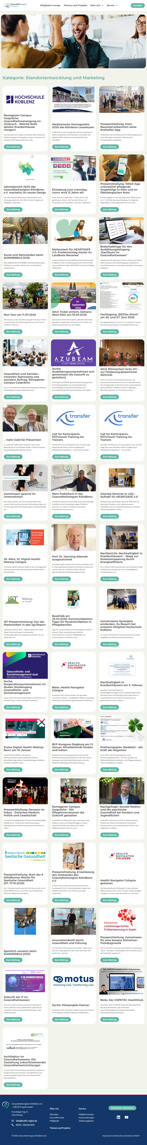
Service (111, 5)
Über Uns (95, 5)
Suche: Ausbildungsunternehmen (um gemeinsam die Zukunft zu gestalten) (73, 373)
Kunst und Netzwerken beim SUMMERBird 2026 (23, 256)
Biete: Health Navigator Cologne (68, 689)
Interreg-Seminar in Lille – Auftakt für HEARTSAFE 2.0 (119, 495)
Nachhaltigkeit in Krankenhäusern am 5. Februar (121, 684)
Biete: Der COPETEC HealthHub (121, 1000)
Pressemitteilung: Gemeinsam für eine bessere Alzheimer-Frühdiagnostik (121, 940)
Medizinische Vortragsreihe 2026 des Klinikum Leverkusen (73, 126)
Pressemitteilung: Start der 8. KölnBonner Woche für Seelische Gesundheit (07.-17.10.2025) (24, 879)
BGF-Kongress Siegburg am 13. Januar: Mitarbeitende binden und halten (73, 747)
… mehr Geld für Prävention (22, 439)
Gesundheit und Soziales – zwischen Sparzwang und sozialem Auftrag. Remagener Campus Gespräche (24, 378)
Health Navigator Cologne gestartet (118, 882)
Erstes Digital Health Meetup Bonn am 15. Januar (23, 749)
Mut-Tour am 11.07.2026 (20, 314)
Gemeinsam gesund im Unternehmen (20, 495)
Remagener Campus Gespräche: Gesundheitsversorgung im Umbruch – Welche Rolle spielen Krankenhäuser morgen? (22, 122)
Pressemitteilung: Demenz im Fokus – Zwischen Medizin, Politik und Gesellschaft (24, 812)
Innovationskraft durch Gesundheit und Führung (69, 942)
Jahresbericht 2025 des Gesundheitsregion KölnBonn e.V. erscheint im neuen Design (25, 189)
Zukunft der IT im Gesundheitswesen (17, 998)
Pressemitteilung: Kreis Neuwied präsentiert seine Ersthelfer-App (118, 126)
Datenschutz (118, 1135)
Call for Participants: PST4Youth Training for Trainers (68, 436)
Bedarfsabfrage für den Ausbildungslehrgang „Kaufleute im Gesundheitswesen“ (116, 251)
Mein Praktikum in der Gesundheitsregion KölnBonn (72, 495)
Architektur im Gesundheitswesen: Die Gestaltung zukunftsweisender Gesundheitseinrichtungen (25, 1061)
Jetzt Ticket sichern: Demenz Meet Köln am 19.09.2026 (72, 313)
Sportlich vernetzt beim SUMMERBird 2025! (20, 952)
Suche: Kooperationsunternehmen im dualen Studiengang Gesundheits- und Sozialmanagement (25, 687)
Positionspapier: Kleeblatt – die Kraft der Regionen (121, 749)
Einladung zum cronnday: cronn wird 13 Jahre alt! (69, 191)
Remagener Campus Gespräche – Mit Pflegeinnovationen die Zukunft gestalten (68, 811)
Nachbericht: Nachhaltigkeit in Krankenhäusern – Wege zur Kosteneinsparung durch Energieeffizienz (121, 558)
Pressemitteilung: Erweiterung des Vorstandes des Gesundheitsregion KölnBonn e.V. (73, 876)
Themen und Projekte (75, 5)
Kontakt (128, 1135)
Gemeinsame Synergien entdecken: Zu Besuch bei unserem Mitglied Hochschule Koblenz (121, 625)
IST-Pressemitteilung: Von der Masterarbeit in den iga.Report (25, 623)
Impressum (107, 1135)
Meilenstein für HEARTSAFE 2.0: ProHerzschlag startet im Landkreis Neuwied (72, 252)
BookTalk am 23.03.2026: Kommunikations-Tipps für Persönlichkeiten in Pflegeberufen (72, 620)
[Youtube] (126, 1117)
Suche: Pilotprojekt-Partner (70, 1005)
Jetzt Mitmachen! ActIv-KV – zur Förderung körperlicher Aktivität (119, 371)
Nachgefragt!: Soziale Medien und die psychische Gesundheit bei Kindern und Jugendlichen (120, 811)
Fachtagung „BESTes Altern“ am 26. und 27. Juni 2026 (119, 316)
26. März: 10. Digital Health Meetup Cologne (22, 560)
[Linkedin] (118, 1117)
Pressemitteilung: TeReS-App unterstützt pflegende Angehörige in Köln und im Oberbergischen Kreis (120, 188)
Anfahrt (136, 1135)
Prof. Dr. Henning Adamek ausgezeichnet (70, 558)
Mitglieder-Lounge (50, 5)
